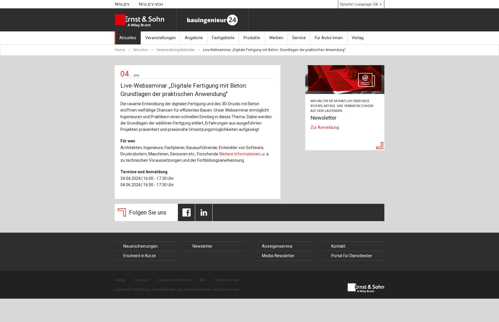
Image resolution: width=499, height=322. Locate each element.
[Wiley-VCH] (151, 4)
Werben (276, 37)
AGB (203, 280)
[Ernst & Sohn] (145, 20)
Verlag (358, 37)
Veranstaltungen (160, 37)
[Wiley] (122, 4)
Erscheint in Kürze (139, 255)
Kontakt (338, 246)
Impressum (142, 280)
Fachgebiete (223, 37)
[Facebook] (186, 212)
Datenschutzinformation (174, 280)
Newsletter (203, 246)
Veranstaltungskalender (175, 50)
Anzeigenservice (277, 246)
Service (299, 37)
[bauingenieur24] (212, 19)
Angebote (194, 37)
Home (120, 50)
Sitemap (120, 280)
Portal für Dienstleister (351, 255)
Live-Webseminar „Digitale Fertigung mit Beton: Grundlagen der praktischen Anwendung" (274, 50)
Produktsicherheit (226, 280)
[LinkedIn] (203, 212)
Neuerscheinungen (140, 246)
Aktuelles (127, 37)
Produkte (251, 37)
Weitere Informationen (239, 154)
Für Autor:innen (329, 37)
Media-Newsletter (278, 255)
